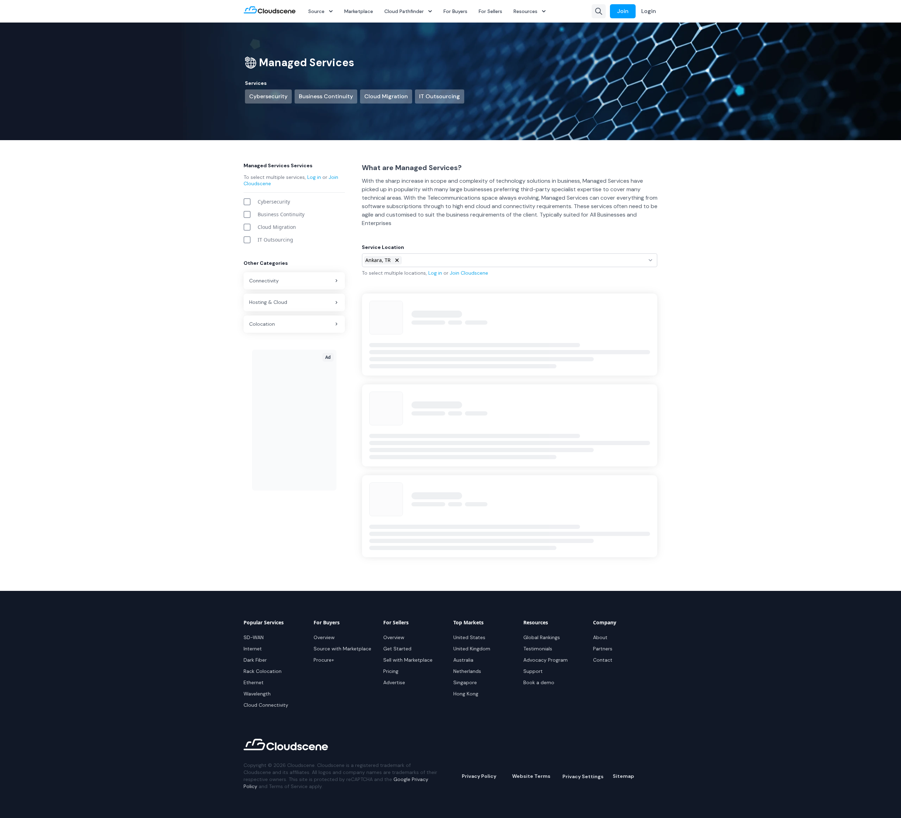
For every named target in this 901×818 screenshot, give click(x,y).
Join (623, 11)
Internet (253, 648)
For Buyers (455, 11)
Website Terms (531, 776)
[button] (397, 260)
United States (469, 637)
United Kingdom (471, 648)
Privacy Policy (479, 776)
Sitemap (623, 776)
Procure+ (324, 660)
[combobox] (509, 260)
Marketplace (358, 11)
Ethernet (254, 682)
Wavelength (257, 694)
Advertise (394, 682)
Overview (324, 637)
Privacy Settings (583, 776)
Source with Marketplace (342, 648)
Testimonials (537, 648)
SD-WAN (254, 637)
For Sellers (490, 11)
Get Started (397, 648)
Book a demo (538, 682)
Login (648, 11)
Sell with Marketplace (408, 660)
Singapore (465, 682)
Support (533, 671)
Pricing (390, 671)
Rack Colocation (263, 671)
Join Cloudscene (469, 273)
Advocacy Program (545, 660)
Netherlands (467, 671)
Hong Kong (465, 694)
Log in (314, 177)
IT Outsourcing (439, 96)
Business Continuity (326, 96)
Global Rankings (541, 637)
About (600, 637)
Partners (602, 648)
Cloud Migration (386, 96)
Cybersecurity (268, 96)
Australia (463, 660)
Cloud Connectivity (266, 705)
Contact (602, 660)
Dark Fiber (255, 660)
